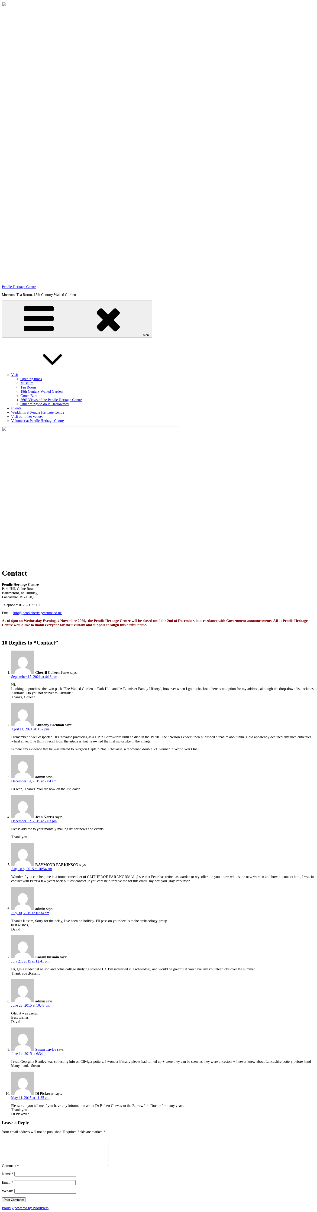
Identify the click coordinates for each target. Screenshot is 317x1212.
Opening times (31, 379)
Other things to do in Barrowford (44, 404)
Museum (26, 383)
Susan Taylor (45, 1049)
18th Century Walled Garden (41, 391)
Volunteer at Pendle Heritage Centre (37, 421)
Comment (10, 1166)
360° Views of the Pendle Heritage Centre (51, 400)
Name (7, 1174)
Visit (14, 375)
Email (7, 1182)
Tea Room (28, 387)
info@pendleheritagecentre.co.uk (37, 613)
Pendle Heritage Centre (19, 287)
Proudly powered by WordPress (25, 1208)
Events (16, 408)
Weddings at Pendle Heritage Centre (37, 412)
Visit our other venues (27, 416)
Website (7, 1191)
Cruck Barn (29, 396)
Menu (146, 335)
